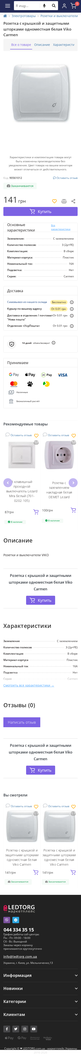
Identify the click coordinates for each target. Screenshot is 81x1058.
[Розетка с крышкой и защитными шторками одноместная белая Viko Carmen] (21, 825)
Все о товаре (21, 44)
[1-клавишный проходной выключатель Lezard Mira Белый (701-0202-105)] (21, 455)
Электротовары (24, 16)
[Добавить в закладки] (36, 436)
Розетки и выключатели (59, 16)
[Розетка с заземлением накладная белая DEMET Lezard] (59, 455)
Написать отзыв (22, 722)
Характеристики (65, 44)
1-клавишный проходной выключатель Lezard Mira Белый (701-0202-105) (21, 491)
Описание (42, 44)
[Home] (5, 16)
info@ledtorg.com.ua (20, 956)
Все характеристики (60, 227)
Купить (45, 600)
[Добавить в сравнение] (36, 443)
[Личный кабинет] (64, 5)
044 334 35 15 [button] (19, 930)
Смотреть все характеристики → (28, 685)
